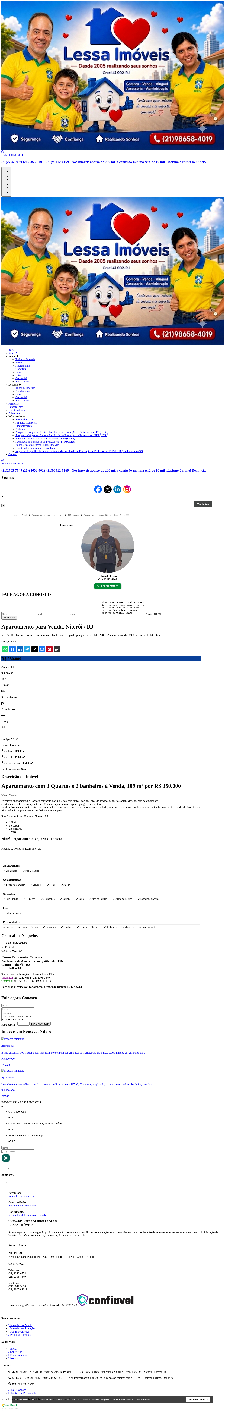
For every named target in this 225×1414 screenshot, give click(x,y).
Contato (12, 454)
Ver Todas (203, 503)
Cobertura (21, 368)
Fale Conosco (17, 1389)
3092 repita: (8, 1024)
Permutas (13, 403)
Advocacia (14, 413)
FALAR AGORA (109, 586)
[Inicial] (112, 148)
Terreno (19, 362)
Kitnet (18, 375)
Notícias (20, 429)
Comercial (21, 378)
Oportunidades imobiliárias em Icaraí (35, 448)
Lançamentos (15, 406)
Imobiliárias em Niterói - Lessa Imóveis (37, 444)
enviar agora (9, 617)
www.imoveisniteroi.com (23, 1205)
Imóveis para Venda (20, 1325)
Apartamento (22, 365)
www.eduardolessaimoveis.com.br (27, 1215)
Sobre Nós (14, 352)
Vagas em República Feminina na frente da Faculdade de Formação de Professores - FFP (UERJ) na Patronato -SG (79, 451)
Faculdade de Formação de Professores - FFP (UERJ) (45, 438)
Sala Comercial (23, 381)
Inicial (11, 349)
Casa (18, 371)
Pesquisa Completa (26, 422)
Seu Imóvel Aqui (24, 419)
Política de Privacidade (22, 1392)
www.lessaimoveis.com (22, 1196)
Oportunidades (16, 410)
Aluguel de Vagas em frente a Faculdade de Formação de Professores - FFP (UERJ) (61, 432)
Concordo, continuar (198, 1399)
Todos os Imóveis (25, 359)
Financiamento (23, 425)
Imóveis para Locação (22, 1328)
